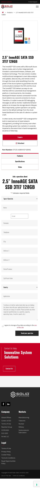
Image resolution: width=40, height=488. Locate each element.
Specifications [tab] (20, 161)
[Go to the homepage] (20, 394)
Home (3, 12)
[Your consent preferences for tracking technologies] (37, 484)
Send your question (27, 333)
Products (10, 12)
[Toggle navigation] (37, 6)
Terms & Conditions (19, 476)
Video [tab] (20, 167)
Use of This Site (6, 476)
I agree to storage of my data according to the (20, 326)
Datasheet (20, 143)
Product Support (32, 2)
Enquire (20, 137)
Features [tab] (20, 156)
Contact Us (9, 368)
